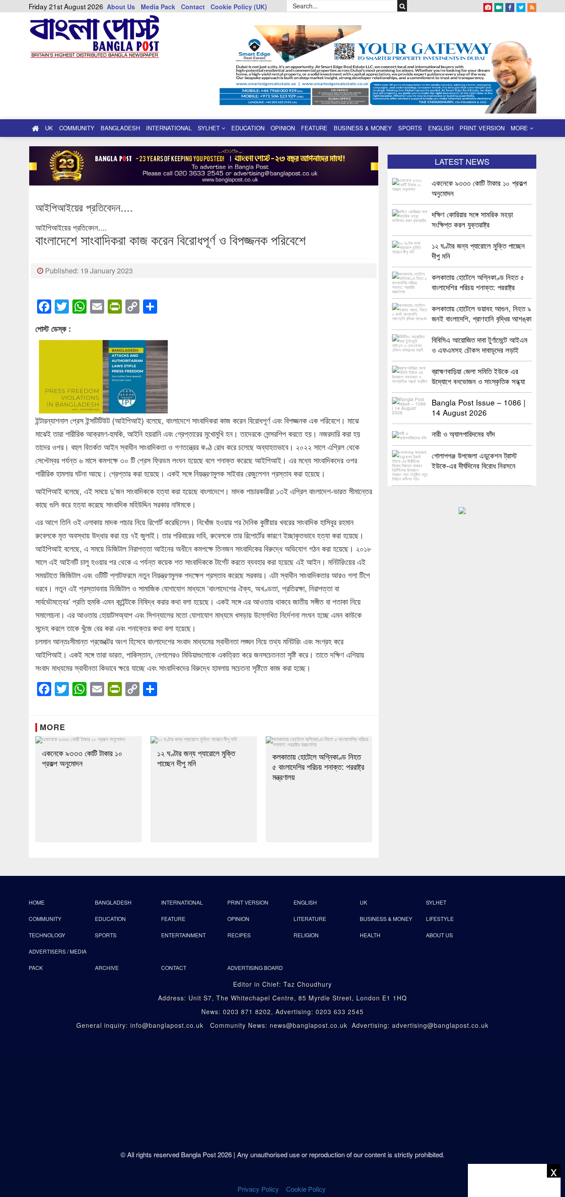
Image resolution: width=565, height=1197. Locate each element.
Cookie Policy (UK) (239, 6)
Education (247, 128)
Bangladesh (120, 128)
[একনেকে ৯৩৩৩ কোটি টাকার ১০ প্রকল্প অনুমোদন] (88, 739)
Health (370, 935)
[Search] (402, 5)
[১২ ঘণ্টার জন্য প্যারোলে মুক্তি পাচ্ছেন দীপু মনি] (204, 739)
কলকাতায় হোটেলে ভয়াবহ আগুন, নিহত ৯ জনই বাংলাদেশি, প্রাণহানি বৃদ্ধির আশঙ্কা (481, 313)
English (440, 128)
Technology (47, 935)
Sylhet (210, 128)
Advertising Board (255, 967)
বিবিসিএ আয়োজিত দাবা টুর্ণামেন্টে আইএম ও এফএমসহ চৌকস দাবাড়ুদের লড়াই (479, 344)
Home (37, 902)
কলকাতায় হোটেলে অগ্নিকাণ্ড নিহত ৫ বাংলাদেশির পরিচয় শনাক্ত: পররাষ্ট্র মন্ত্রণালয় (318, 766)
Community (76, 128)
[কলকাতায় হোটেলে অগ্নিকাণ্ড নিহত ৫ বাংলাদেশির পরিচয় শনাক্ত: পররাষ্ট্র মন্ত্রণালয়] (319, 741)
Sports (410, 128)
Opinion (283, 128)
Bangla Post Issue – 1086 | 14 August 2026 (478, 407)
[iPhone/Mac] (487, 5)
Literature (310, 918)
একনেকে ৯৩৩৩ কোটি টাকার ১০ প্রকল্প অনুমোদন (82, 758)
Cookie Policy (307, 1188)
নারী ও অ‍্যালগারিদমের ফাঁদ (463, 433)
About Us (121, 6)
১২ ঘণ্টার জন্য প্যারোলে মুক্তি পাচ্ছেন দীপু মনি (196, 758)
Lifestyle (440, 918)
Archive (107, 967)
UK (49, 128)
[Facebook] (509, 5)
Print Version (482, 128)
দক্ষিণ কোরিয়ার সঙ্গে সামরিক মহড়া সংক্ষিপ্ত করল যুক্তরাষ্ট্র (472, 219)
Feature (314, 128)
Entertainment (183, 935)
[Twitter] (520, 5)
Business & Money (363, 128)
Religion (306, 935)
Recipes (239, 935)
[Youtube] (498, 5)
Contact (193, 6)
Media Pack (158, 6)
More (520, 128)
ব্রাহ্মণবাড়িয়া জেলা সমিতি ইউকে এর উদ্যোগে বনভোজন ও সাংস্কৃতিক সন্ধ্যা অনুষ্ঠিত (478, 376)
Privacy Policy (258, 1188)
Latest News (462, 161)
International (169, 128)
